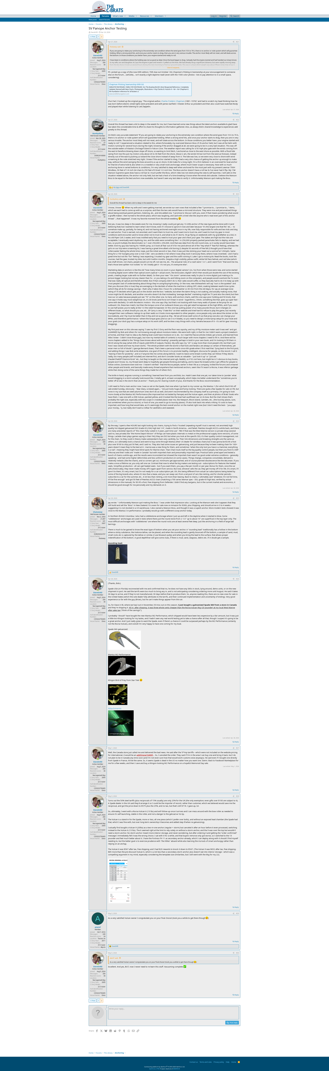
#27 (237, 748)
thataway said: (115, 47)
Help (227, 1062)
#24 (237, 421)
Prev (93, 36)
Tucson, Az (101, 938)
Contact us (194, 1062)
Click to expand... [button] (173, 67)
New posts (93, 19)
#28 (237, 796)
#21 (237, 42)
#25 (237, 498)
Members (159, 16)
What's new (118, 16)
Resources (144, 16)
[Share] (233, 41)
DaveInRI (94, 32)
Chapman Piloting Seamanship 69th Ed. (126, 84)
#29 (237, 913)
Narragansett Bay (99, 69)
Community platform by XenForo (164, 1067)
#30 (237, 953)
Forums (105, 16)
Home (93, 16)
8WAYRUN (176, 1069)
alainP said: (114, 958)
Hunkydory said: (116, 199)
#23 (237, 194)
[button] (98, 16)
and (121, 187)
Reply (237, 113)
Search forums (104, 19)
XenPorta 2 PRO (154, 1069)
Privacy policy (219, 1062)
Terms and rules (206, 1062)
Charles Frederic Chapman (172, 101)
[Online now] (98, 52)
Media (131, 16)
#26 (237, 579)
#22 (237, 120)
